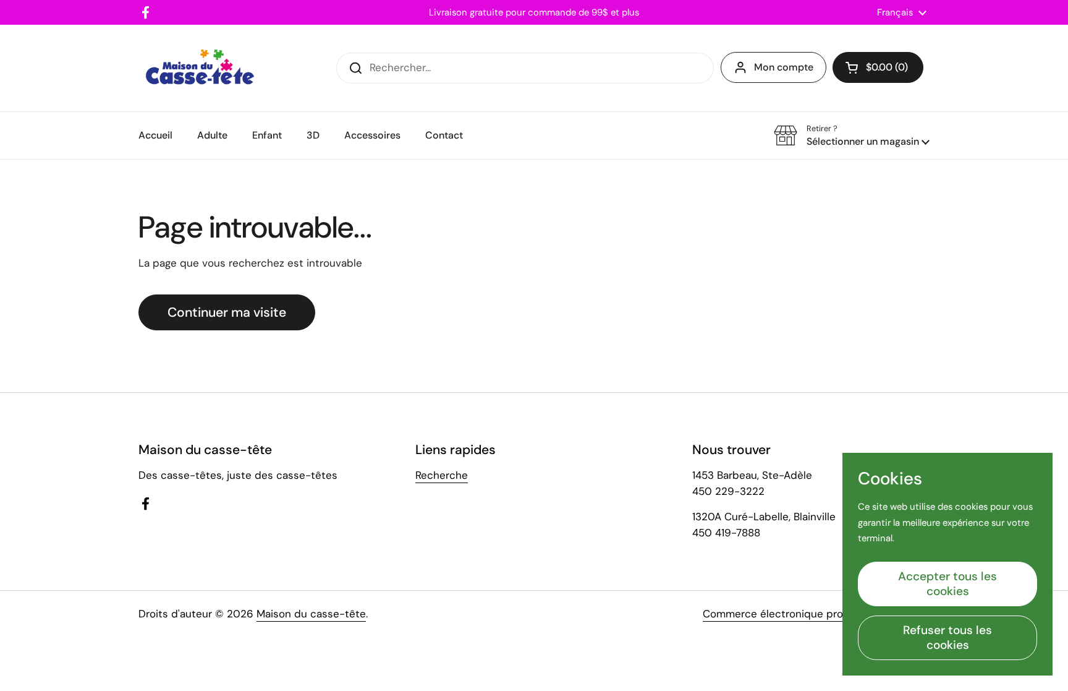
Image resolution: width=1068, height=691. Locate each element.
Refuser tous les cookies (947, 637)
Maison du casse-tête (311, 613)
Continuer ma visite (226, 312)
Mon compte (783, 67)
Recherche (441, 475)
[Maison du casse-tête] (199, 68)
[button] (878, 67)
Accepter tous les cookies (947, 584)
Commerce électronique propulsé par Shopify (816, 613)
